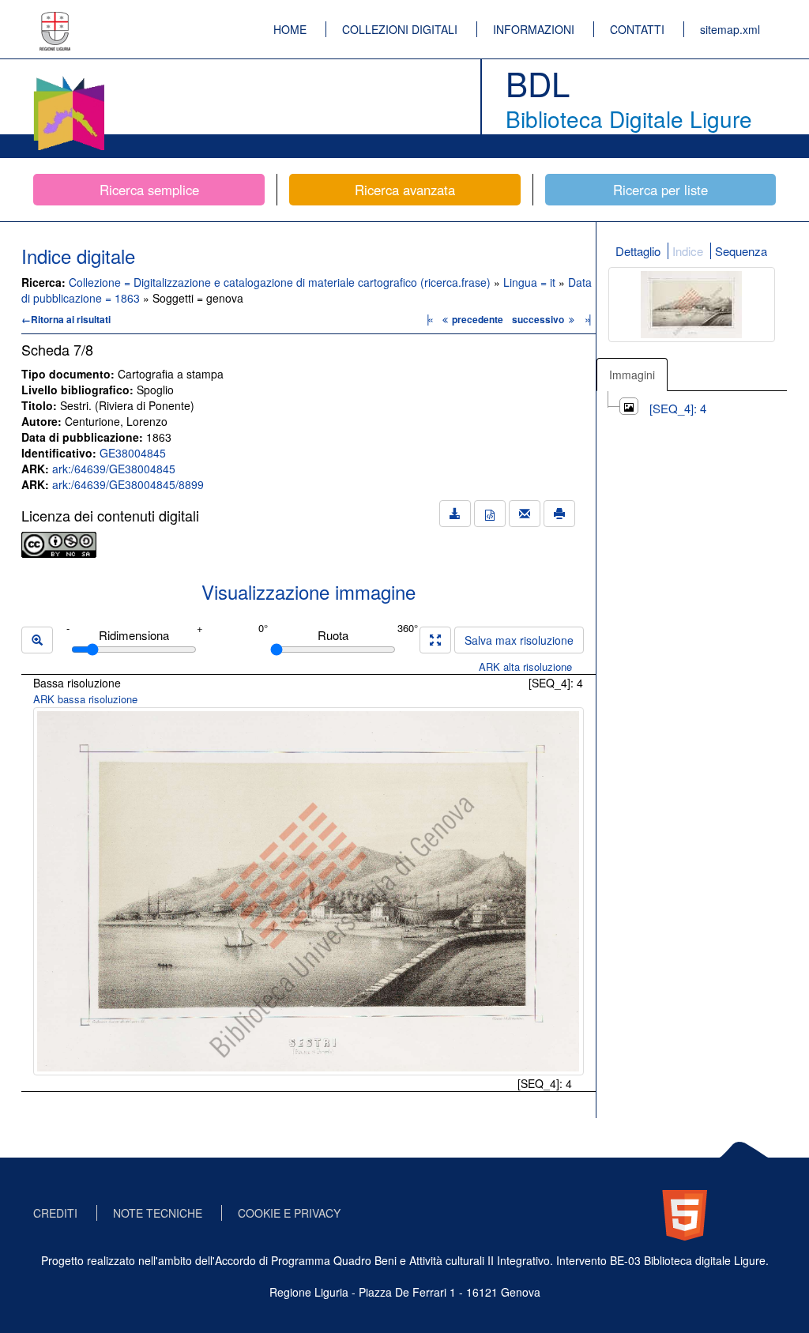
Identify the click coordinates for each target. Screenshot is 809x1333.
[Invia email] (524, 513)
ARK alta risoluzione (525, 666)
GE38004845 (133, 453)
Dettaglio (637, 251)
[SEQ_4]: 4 (677, 408)
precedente (478, 319)
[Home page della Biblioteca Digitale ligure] (68, 79)
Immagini (632, 374)
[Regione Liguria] (55, 20)
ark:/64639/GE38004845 (113, 468)
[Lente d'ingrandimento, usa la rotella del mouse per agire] (37, 640)
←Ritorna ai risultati (66, 319)
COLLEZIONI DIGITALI (399, 29)
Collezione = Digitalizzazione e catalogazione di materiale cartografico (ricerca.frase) (281, 282)
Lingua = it (531, 282)
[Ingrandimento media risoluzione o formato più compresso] (435, 640)
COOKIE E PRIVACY (289, 1213)
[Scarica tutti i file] (455, 513)
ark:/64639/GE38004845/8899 (128, 484)
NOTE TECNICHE (157, 1213)
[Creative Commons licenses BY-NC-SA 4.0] (58, 543)
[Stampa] (559, 513)
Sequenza (741, 251)
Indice (687, 251)
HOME (290, 29)
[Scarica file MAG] (490, 513)
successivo (539, 319)
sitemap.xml (730, 29)
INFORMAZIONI (533, 29)
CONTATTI (637, 29)
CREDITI (55, 1213)
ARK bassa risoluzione (85, 698)
